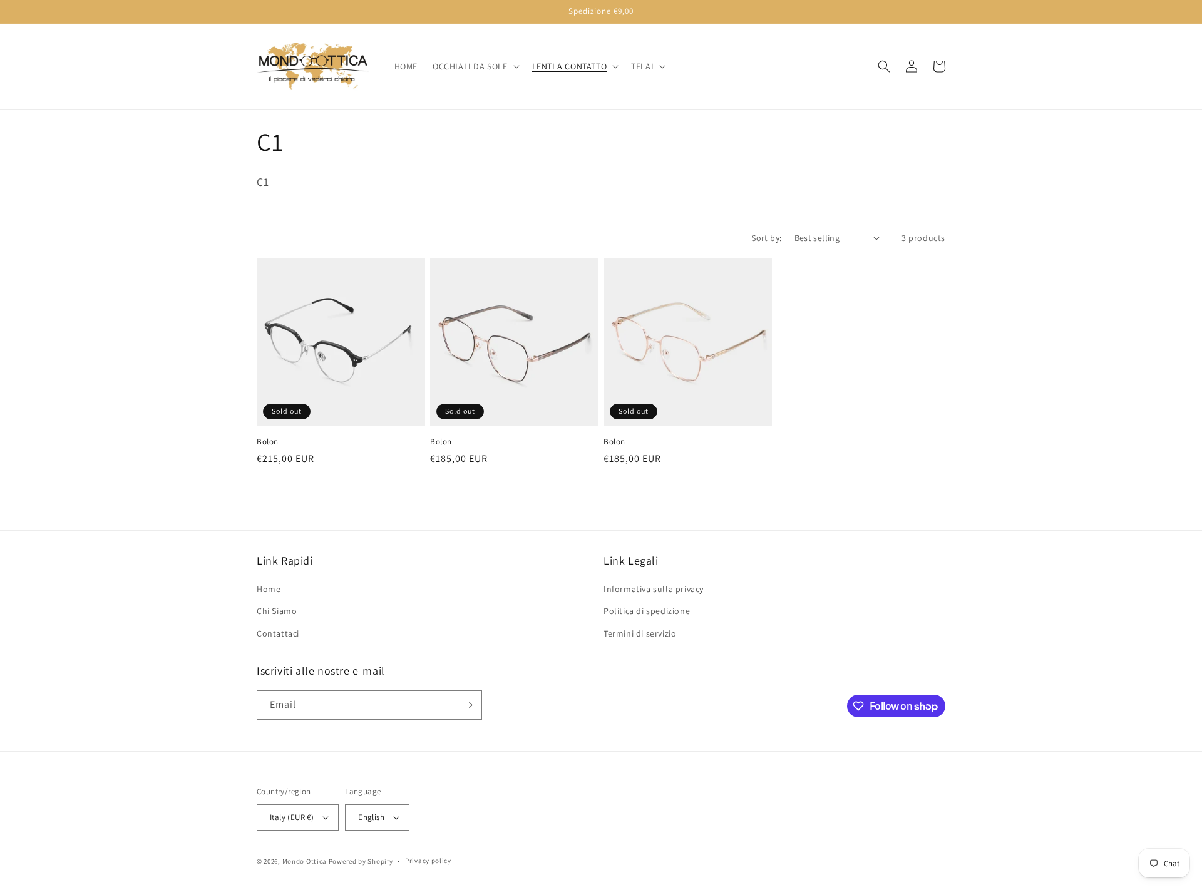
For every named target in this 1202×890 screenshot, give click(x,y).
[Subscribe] (467, 705)
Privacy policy (428, 860)
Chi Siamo (277, 610)
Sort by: (766, 237)
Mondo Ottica (304, 861)
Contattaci (278, 633)
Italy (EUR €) (292, 817)
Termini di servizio (640, 633)
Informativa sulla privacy (654, 589)
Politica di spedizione (647, 610)
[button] (475, 66)
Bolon (268, 442)
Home (268, 589)
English (371, 817)
